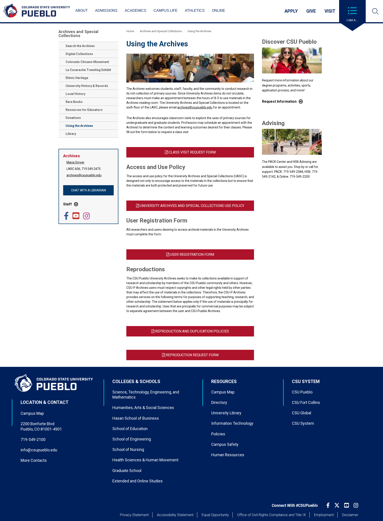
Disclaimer (350, 515)
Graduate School (126, 470)
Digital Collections (79, 54)
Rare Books (74, 102)
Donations (73, 118)
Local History (75, 94)
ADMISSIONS (106, 10)
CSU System (303, 423)
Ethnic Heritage (77, 78)
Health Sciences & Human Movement (145, 460)
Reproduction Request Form (192, 355)
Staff (67, 204)
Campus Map (32, 413)
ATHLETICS (195, 10)
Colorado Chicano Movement (87, 62)
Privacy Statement (134, 515)
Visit (329, 11)
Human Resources (227, 454)
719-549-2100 (33, 439)
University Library (226, 413)
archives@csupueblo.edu (84, 175)
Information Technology (232, 423)
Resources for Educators (84, 110)
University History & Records (87, 86)
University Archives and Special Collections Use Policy (192, 206)
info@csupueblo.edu (39, 450)
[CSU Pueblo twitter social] (337, 505)
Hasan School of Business (135, 418)
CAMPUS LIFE (166, 10)
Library (71, 134)
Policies (218, 434)
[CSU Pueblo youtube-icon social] (347, 505)
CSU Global (301, 413)
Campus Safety (224, 444)
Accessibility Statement (175, 515)
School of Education (130, 428)
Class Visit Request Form (192, 152)
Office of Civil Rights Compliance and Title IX (271, 515)
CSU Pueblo (302, 392)
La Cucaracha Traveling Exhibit (88, 70)
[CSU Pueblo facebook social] (328, 505)
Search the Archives (80, 46)
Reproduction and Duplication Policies (192, 331)
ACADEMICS (135, 10)
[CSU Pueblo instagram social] (356, 505)
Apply (291, 11)
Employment (324, 515)
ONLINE (218, 10)
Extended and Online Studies (137, 481)
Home (130, 31)
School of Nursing (128, 449)
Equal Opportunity (215, 515)
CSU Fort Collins (306, 402)
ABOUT (81, 10)
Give (311, 11)
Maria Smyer (75, 162)
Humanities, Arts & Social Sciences (143, 407)
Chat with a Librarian (88, 190)
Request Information (279, 101)
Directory (219, 402)
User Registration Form (192, 254)
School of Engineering (131, 439)
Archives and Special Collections (78, 33)
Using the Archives (79, 126)
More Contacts (34, 460)
